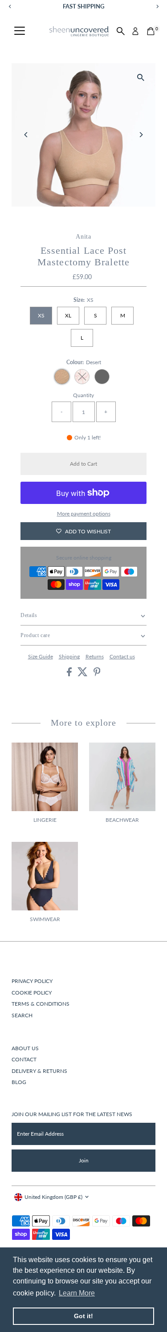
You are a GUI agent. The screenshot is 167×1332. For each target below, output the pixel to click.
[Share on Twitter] (83, 674)
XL (68, 315)
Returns (95, 656)
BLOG (19, 1082)
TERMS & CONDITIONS (40, 1003)
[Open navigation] (20, 31)
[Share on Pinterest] (97, 674)
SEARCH (22, 1015)
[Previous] (26, 135)
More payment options (83, 513)
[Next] (141, 135)
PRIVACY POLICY (32, 981)
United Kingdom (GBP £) (53, 1197)
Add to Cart (83, 463)
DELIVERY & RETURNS (39, 1071)
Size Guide (40, 656)
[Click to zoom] (141, 78)
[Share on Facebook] (70, 674)
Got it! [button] (83, 1316)
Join (84, 1160)
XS (41, 315)
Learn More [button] (77, 1293)
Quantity (83, 395)
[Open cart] (150, 31)
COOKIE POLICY (32, 992)
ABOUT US (25, 1048)
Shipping (69, 656)
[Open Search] (121, 31)
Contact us (122, 656)
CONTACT (24, 1059)
